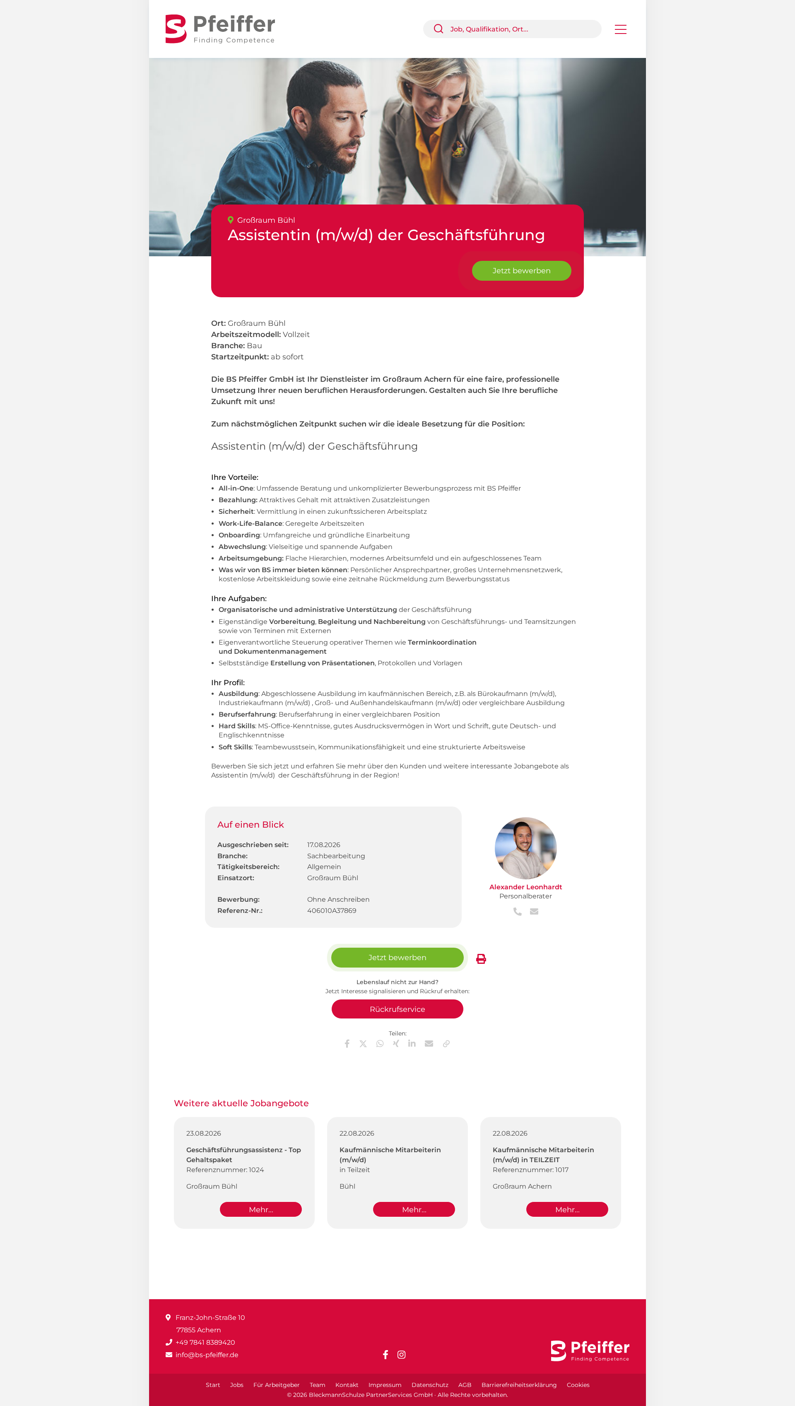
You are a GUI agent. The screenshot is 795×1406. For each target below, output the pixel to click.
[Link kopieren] (446, 1044)
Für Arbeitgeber (276, 1385)
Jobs (236, 1385)
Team (317, 1385)
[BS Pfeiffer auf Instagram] (405, 1354)
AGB (465, 1385)
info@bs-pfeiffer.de (207, 1355)
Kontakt (347, 1385)
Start (213, 1385)
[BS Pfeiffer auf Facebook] (389, 1354)
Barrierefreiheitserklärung (519, 1385)
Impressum (385, 1385)
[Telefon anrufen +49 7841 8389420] (518, 912)
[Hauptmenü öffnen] (620, 32)
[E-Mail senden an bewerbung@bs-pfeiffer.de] (530, 912)
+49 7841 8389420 (205, 1342)
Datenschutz (430, 1385)
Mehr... (261, 1209)
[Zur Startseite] (226, 28)
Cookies (578, 1385)
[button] (441, 29)
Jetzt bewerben (522, 270)
